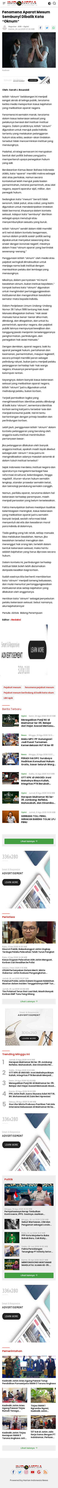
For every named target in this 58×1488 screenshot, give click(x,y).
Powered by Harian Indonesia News (29, 1480)
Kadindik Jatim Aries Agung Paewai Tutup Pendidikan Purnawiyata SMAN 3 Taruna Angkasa (29, 1382)
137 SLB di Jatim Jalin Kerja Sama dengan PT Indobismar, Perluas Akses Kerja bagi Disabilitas (43, 1434)
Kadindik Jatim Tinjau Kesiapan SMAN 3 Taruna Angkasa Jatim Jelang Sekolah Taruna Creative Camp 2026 (14, 1435)
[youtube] (32, 1472)
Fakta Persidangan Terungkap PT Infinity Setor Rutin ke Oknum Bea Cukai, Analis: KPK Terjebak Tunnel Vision (36, 1250)
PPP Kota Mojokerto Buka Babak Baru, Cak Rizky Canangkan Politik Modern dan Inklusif (36, 1236)
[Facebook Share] (40, 27)
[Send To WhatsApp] (53, 27)
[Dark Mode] (49, 3)
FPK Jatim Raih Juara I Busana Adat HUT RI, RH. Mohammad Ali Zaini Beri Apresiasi (32, 1095)
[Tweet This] (47, 27)
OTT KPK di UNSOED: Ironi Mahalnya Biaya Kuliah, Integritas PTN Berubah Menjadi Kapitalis (36, 782)
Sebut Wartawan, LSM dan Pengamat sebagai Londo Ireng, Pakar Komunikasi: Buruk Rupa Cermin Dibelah (36, 1223)
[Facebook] (13, 1472)
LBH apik (8, 698)
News (23, 735)
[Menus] (4, 3)
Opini (26, 26)
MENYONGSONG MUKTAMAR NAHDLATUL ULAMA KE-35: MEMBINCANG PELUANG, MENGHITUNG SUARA (36, 1263)
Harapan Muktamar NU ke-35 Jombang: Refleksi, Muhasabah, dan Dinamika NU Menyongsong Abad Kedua (37, 803)
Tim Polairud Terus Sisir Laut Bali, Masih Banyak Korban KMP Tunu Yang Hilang (27, 992)
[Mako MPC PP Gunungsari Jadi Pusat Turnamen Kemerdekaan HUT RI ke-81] (10, 741)
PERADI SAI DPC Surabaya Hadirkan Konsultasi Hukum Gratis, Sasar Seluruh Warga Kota (38, 763)
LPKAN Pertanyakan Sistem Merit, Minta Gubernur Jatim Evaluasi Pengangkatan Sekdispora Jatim (24, 971)
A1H (19, 26)
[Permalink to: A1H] (4, 27)
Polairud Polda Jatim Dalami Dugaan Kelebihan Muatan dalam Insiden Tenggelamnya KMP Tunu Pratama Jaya (28, 982)
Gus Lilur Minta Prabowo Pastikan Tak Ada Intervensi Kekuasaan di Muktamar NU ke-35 (32, 1105)
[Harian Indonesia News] (22, 3)
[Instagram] (26, 1472)
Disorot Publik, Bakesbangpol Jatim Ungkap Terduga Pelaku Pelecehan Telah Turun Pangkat (28, 950)
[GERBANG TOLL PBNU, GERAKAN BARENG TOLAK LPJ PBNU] (10, 818)
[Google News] (38, 1472)
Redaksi (16, 619)
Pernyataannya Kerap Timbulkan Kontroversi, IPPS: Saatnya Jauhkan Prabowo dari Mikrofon (23, 1212)
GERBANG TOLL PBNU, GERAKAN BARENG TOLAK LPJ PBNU (38, 819)
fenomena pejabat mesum (39, 687)
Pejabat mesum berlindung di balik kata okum (29, 692)
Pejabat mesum (12, 687)
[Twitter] (19, 1472)
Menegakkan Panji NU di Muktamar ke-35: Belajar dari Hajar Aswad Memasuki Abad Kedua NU (38, 724)
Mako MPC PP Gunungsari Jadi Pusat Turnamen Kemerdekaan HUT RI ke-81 (37, 742)
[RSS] (45, 1472)
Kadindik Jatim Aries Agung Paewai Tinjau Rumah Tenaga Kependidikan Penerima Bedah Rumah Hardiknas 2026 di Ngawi (13, 1408)
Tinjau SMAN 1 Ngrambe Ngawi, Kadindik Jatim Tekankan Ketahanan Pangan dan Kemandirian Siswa (42, 1408)
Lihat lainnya (28, 841)
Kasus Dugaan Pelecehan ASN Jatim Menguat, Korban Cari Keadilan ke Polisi (27, 961)
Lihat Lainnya (27, 1001)
